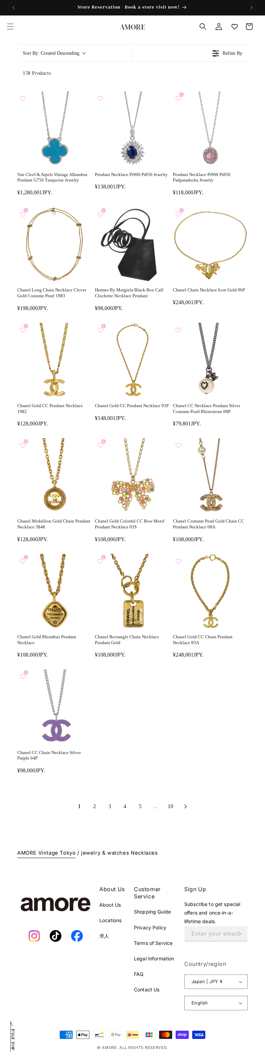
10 (170, 806)
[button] (10, 26)
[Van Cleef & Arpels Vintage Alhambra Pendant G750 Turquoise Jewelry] (54, 128)
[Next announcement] (251, 7)
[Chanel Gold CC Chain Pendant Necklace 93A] (210, 591)
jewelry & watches (105, 853)
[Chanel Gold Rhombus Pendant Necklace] (54, 591)
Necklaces (144, 853)
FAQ (139, 974)
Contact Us (146, 989)
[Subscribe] (239, 934)
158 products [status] (37, 73)
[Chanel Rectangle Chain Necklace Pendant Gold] (132, 591)
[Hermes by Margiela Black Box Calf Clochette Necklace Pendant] (132, 244)
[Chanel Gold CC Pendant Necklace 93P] (132, 360)
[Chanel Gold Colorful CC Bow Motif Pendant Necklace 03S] (132, 475)
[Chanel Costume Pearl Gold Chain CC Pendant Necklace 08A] (210, 475)
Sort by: (51, 53)
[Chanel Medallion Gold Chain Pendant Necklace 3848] (54, 475)
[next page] (186, 806)
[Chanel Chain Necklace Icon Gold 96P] (210, 244)
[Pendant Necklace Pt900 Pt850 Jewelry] (132, 128)
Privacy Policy (150, 927)
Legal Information (154, 958)
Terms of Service (153, 943)
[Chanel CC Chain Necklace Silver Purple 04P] (54, 706)
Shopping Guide (152, 912)
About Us (110, 905)
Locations (110, 920)
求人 (104, 936)
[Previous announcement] (13, 7)
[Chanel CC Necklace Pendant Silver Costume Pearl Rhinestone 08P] (210, 360)
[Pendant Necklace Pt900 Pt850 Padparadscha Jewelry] (210, 128)
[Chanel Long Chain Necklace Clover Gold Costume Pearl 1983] (54, 244)
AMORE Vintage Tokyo (46, 853)
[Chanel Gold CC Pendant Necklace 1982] (54, 360)
